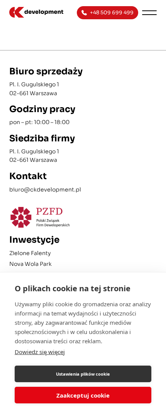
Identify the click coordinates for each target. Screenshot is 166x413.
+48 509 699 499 (112, 12)
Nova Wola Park (30, 263)
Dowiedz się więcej (40, 352)
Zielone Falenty (30, 253)
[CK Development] (39, 12)
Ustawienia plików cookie (83, 374)
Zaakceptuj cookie (83, 395)
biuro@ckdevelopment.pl (45, 189)
